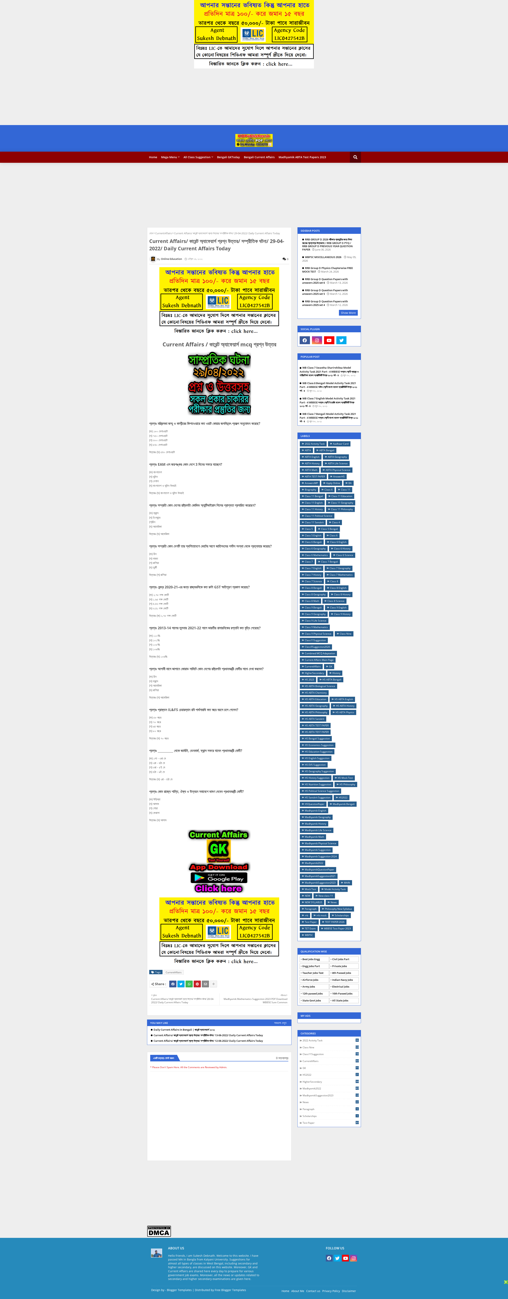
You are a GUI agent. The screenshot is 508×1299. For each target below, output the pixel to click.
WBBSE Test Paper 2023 (337, 928)
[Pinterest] (197, 984)
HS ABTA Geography (316, 705)
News (334, 902)
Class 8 (334, 581)
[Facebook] (172, 984)
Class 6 (334, 535)
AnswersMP (311, 483)
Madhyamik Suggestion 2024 (321, 856)
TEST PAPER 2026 (334, 922)
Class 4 (336, 522)
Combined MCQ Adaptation (320, 653)
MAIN (347, 882)
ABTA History (312, 463)
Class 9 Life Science (315, 620)
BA (350, 483)
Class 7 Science (313, 581)
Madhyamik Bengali (344, 804)
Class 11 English (314, 502)
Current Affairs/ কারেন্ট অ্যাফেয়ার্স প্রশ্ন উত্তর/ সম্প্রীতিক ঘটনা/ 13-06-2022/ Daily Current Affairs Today (208, 1035)
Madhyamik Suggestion (318, 850)
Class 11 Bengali (314, 496)
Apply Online (333, 483)
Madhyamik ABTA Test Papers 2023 (302, 157)
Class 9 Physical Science (318, 633)
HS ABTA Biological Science (320, 686)
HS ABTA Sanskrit (314, 719)
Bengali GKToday (228, 157)
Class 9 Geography (315, 614)
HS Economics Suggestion (319, 745)
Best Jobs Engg (311, 959)
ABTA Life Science (338, 463)
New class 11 (325, 895)
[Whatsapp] (189, 984)
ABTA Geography (337, 457)
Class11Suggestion (315, 640)
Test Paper (311, 922)
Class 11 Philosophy (342, 509)
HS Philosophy (347, 784)
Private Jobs (339, 966)
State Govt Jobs (311, 1000)
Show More (348, 313)
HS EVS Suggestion (315, 764)
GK (330, 666)
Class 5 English (313, 535)
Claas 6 (328, 489)
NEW (307, 895)
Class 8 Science (335, 601)
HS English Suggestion (317, 758)
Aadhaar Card (340, 443)
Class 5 (309, 529)
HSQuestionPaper (314, 804)
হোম (151, 233)
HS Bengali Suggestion (317, 738)
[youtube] (329, 340)
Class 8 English (338, 588)
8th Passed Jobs (341, 973)
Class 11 (345, 489)
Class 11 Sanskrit (314, 522)
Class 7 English (313, 568)
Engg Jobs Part (311, 966)
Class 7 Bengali (329, 561)
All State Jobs (340, 1000)
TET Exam (310, 928)
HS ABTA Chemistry (316, 692)
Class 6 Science (344, 555)
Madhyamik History (315, 823)
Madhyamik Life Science (318, 830)
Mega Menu (169, 157)
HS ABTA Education (315, 699)
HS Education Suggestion (318, 751)
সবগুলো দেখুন (280, 1023)
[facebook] (305, 340)
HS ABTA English (344, 699)
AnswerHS (339, 476)
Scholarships (342, 915)
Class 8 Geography (315, 594)
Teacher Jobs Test (312, 973)
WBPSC (309, 935)
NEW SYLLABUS (313, 902)
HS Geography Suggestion (319, 771)
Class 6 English (338, 542)
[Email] (205, 984)
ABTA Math (311, 470)
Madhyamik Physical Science (320, 843)
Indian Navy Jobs (342, 980)
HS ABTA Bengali (331, 679)
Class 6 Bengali (313, 542)
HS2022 (343, 797)
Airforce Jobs (310, 980)
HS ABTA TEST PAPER (317, 725)
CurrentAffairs (163, 233)
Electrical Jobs (340, 986)
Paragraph (311, 909)
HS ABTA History (345, 705)
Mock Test (310, 889)
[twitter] (341, 340)
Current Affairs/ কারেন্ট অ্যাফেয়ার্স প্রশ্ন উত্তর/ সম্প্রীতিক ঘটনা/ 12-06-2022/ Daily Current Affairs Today (208, 1041)
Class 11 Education (341, 496)
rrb (306, 915)
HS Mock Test (345, 778)
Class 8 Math (312, 601)
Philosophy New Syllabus (338, 909)
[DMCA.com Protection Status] (159, 1236)
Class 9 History (342, 614)
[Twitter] (181, 984)
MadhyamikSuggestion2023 (320, 882)
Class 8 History (342, 594)
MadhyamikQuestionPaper (319, 869)
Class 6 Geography (315, 548)
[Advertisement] (119, 97)
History (336, 673)
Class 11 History (314, 509)
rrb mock (321, 915)
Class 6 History (342, 548)
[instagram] (317, 340)
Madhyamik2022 (314, 863)
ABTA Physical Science (338, 470)
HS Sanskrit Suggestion (317, 797)
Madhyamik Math (314, 836)
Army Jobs (308, 986)
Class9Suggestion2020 (317, 647)
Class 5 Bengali (329, 529)
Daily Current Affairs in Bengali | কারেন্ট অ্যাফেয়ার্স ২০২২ (184, 1029)
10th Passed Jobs (342, 993)
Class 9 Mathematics (316, 627)
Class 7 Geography (340, 568)
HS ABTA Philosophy (316, 712)
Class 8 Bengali (313, 588)
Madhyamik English (315, 810)
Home (153, 157)
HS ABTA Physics (345, 712)
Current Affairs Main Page (319, 660)
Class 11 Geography (342, 502)
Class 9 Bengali (313, 607)
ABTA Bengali (326, 450)
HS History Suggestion (317, 778)
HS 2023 (309, 679)
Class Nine (345, 633)
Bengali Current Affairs (259, 157)
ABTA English (312, 457)
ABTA (308, 450)
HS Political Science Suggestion (322, 791)
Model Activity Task (335, 889)
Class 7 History (313, 574)
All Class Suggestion (197, 157)
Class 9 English (338, 607)
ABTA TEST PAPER (315, 476)
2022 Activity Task (315, 443)
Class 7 (309, 561)
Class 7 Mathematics (341, 574)
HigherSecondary (314, 673)
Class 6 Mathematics (316, 555)
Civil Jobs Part (340, 959)
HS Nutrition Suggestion (318, 784)
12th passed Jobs (312, 993)
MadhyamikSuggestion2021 (320, 876)
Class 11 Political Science (318, 515)
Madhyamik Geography (318, 817)
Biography (310, 489)
